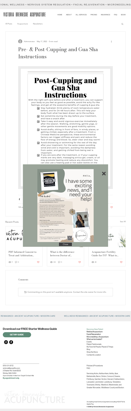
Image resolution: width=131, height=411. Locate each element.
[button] (104, 174)
